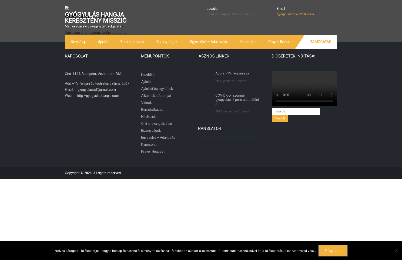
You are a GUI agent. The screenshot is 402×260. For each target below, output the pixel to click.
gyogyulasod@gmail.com (295, 14)
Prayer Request (281, 42)
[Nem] (396, 250)
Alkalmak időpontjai (156, 96)
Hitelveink (148, 117)
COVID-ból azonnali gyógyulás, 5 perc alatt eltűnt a (237, 99)
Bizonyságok (167, 42)
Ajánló (103, 42)
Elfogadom (333, 251)
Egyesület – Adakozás (208, 42)
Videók (146, 103)
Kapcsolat (247, 42)
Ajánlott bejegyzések (157, 89)
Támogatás (320, 42)
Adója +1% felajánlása (232, 73)
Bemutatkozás (132, 42)
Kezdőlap (78, 42)
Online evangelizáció (156, 124)
